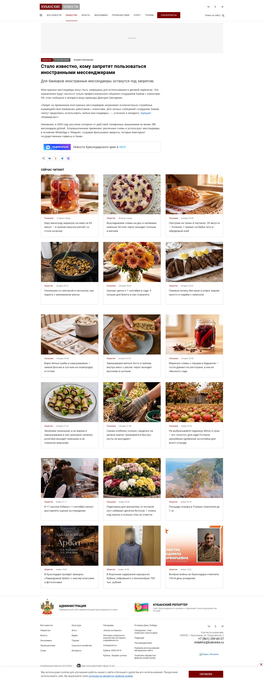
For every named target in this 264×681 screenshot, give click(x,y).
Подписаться (60, 147)
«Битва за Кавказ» (112, 630)
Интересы (76, 650)
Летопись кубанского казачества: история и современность (114, 638)
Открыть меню (41, 15)
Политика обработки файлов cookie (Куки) (145, 656)
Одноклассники (215, 6)
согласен (206, 674)
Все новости (54, 15)
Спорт (137, 15)
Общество (71, 15)
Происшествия (120, 15)
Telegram (222, 6)
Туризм (149, 15)
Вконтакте (208, 6)
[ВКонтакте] (49, 158)
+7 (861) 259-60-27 (211, 638)
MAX (122, 147)
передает (145, 113)
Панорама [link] (48, 218)
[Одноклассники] (55, 158)
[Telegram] (62, 158)
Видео (75, 635)
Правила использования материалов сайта (146, 649)
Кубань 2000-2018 (112, 650)
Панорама (108, 625)
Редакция (139, 638)
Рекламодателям (143, 643)
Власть (86, 15)
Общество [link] (111, 218)
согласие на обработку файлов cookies (110, 676)
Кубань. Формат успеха (115, 655)
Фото (74, 630)
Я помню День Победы (145, 625)
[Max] (68, 158)
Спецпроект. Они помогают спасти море (145, 631)
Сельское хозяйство (82, 645)
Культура (76, 625)
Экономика (101, 15)
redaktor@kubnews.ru (209, 642)
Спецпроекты (169, 15)
